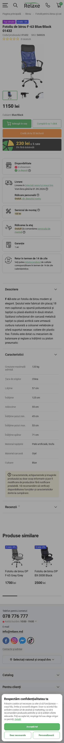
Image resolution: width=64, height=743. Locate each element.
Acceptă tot (32, 726)
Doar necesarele (18, 735)
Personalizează (46, 735)
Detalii (18, 719)
